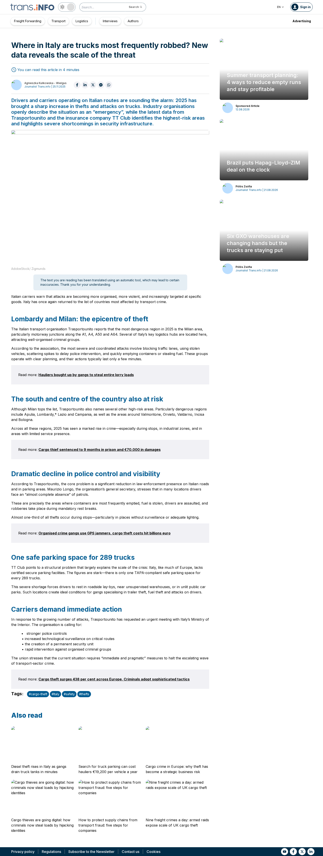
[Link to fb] (293, 851)
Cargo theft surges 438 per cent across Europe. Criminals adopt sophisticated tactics (114, 679)
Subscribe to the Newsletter (91, 851)
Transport (58, 21)
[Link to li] (310, 851)
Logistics (82, 21)
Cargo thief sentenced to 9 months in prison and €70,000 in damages (99, 449)
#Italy (55, 694)
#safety (69, 694)
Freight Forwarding (27, 21)
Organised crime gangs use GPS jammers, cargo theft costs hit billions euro (104, 533)
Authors (133, 21)
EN (279, 7)
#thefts (84, 694)
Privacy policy (22, 851)
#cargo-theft (38, 694)
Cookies (153, 851)
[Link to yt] (284, 851)
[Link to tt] (302, 851)
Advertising (301, 21)
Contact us (130, 851)
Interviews (110, 21)
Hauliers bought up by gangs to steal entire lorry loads (86, 375)
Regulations (51, 851)
